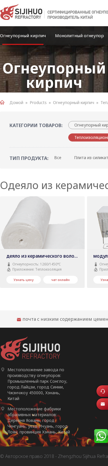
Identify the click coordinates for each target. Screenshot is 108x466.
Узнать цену (24, 280)
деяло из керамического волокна (44, 256)
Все (57, 157)
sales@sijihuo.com (104, 406)
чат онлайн (60, 280)
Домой (16, 102)
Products (38, 102)
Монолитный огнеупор (79, 35)
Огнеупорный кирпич (23, 35)
